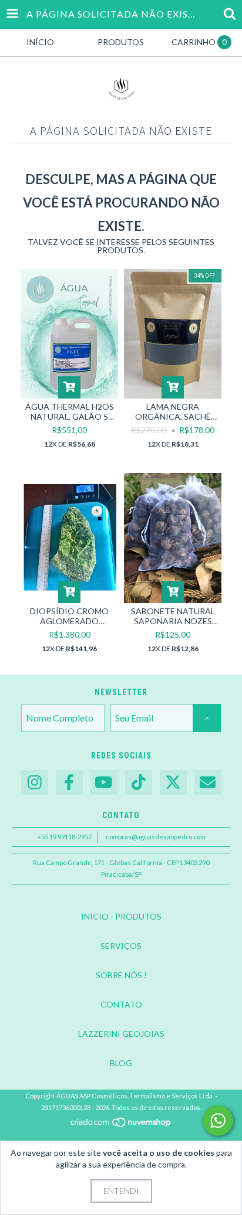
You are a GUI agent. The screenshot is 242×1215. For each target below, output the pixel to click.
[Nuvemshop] (121, 1125)
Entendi (121, 1191)
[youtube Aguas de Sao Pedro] (103, 782)
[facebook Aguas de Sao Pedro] (69, 782)
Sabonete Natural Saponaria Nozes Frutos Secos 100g (173, 616)
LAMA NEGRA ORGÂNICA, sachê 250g (173, 411)
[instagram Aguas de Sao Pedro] (34, 782)
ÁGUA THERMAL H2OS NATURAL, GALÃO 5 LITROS (69, 411)
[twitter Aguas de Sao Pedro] (173, 782)
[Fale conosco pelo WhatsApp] (218, 1120)
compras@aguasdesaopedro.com (156, 836)
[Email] (207, 782)
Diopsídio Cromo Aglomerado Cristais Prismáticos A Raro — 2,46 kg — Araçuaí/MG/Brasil (70, 616)
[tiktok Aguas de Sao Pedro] (138, 782)
